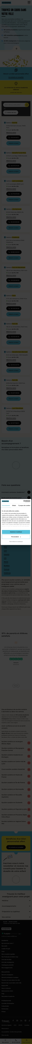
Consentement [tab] (6, 505)
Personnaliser (15, 536)
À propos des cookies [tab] (24, 505)
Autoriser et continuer (16, 532)
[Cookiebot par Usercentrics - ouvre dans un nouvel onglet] (23, 501)
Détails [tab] (14, 505)
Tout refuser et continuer (16, 541)
